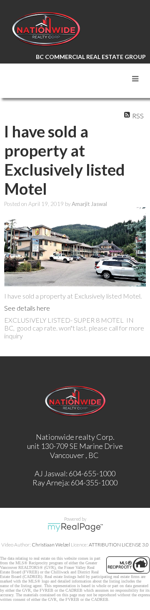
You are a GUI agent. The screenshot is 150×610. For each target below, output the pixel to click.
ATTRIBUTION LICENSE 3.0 (119, 544)
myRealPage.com (75, 527)
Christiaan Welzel (51, 544)
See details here (27, 308)
